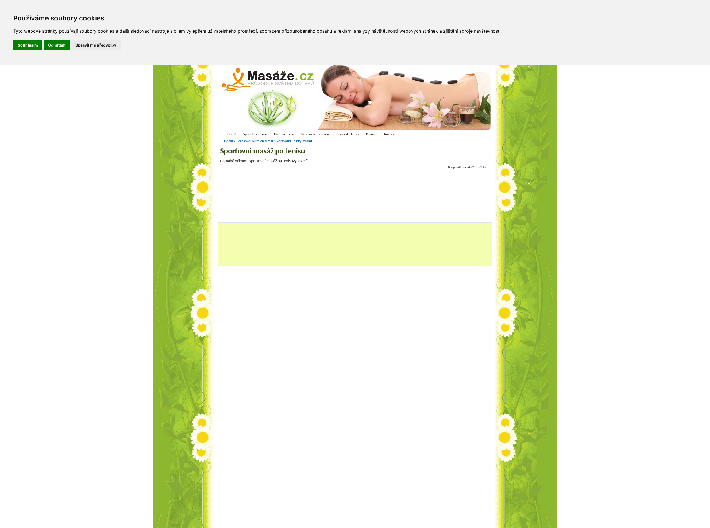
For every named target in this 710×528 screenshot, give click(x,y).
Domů (231, 134)
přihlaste (483, 167)
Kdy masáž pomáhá (315, 134)
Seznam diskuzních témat (255, 141)
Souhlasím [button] (28, 45)
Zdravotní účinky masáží (294, 141)
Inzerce (389, 134)
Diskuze (371, 134)
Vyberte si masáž (255, 134)
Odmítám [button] (56, 45)
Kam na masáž (284, 134)
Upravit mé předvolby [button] (95, 45)
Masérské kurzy (347, 134)
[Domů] (269, 98)
